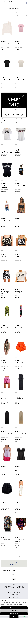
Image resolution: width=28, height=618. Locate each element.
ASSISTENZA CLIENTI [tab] (14, 597)
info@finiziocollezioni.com (14, 592)
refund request (14, 616)
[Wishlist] (24, 2)
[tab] (14, 584)
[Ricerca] (21, 2)
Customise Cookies (14, 610)
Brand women (11, 8)
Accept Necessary (14, 613)
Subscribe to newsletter (14, 114)
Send (14, 579)
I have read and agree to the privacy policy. (12, 576)
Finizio (14, 584)
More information (19, 604)
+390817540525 (14, 594)
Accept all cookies (14, 607)
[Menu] (2, 2)
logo (8, 2)
